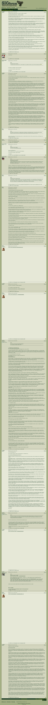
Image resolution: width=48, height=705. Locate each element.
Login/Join (44, 10)
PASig (3, 245)
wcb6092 (3, 73)
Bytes (3, 175)
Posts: (9, 71)
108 (45, 8)
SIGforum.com (4, 7)
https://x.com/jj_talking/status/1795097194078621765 (15, 247)
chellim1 (3, 340)
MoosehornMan (4, 60)
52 (43, 8)
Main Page (8, 7)
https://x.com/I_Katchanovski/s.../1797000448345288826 (16, 294)
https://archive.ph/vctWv (11, 647)
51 (42, 8)
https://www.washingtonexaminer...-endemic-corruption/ (15, 14)
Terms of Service (28, 703)
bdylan (3, 139)
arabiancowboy (4, 156)
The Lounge (13, 7)
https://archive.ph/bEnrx (11, 79)
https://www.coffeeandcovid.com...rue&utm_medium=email (16, 440)
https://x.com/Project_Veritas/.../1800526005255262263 (15, 531)
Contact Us (19, 703)
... (38, 8)
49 (40, 8)
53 (44, 8)
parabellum (3, 53)
